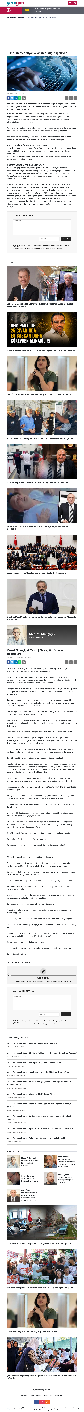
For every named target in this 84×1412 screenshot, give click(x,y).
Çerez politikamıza (50, 1410)
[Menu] (70, 3)
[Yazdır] (24, 98)
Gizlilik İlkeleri (48, 1395)
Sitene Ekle (58, 1395)
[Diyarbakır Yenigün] (15, 3)
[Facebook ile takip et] (36, 1402)
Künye (32, 1395)
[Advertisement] (42, 36)
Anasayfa (12, 18)
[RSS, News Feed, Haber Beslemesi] (47, 1402)
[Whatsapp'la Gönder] (19, 98)
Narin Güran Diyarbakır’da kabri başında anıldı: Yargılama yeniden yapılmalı (46, 10)
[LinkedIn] (16, 98)
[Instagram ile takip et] (42, 1402)
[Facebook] (8, 98)
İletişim (38, 1395)
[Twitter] (12, 98)
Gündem (21, 18)
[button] (66, 98)
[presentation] (14, 10)
